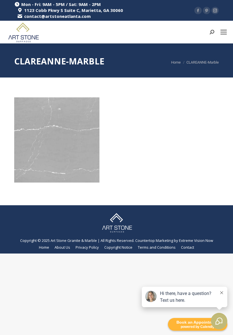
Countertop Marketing (154, 240)
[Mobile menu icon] (223, 32)
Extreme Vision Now (196, 240)
